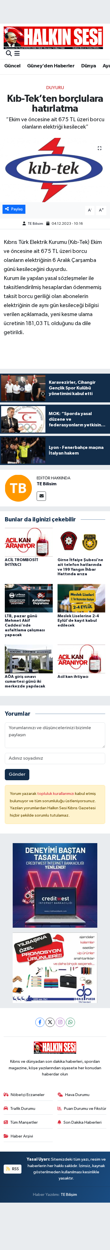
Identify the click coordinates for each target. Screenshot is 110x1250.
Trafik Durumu (22, 1108)
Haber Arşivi (22, 1136)
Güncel (12, 66)
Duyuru (55, 87)
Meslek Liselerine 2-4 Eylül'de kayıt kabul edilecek (78, 621)
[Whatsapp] (70, 1022)
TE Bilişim (69, 1194)
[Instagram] (60, 1022)
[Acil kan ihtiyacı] (81, 658)
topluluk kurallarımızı (56, 794)
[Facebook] (40, 1022)
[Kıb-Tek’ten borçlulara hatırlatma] (55, 170)
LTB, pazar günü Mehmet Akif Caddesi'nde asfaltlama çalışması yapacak (25, 625)
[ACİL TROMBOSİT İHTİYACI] (29, 542)
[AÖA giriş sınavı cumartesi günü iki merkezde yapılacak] (29, 658)
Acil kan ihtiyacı (73, 677)
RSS (15, 1169)
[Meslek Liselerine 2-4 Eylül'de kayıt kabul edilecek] (81, 598)
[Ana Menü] (17, 54)
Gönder (17, 774)
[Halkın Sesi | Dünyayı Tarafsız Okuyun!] (53, 37)
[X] (50, 1022)
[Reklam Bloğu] (55, 885)
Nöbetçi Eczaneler (28, 1095)
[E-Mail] (41, 496)
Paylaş (17, 209)
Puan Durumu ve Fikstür (85, 1108)
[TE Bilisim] (18, 488)
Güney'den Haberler (50, 66)
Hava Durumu (77, 1095)
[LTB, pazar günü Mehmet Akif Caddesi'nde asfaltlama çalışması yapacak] (29, 598)
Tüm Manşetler (24, 1122)
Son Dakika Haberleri (82, 1122)
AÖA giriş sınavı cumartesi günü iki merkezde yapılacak (25, 681)
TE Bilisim (35, 224)
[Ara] (9, 54)
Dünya (88, 66)
